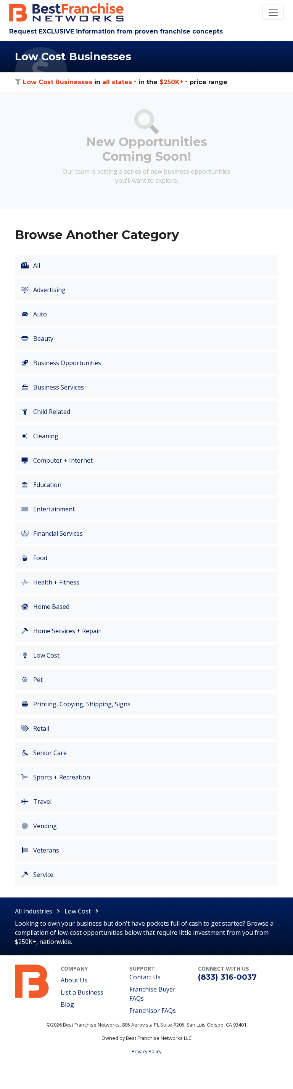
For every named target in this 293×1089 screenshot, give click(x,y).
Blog (67, 1004)
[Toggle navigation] (273, 12)
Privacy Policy (146, 1051)
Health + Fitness (55, 582)
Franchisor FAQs (152, 1010)
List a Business (82, 992)
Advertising (49, 290)
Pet (37, 679)
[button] (119, 82)
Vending (44, 826)
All (36, 265)
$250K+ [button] (171, 82)
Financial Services (57, 533)
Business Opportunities (66, 363)
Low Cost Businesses (57, 82)
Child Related (51, 411)
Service (42, 874)
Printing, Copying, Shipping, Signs (81, 704)
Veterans (45, 850)
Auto (39, 314)
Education (46, 485)
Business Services (58, 387)
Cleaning (45, 436)
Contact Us (145, 977)
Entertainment (53, 509)
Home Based (50, 606)
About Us (74, 980)
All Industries (33, 911)
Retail (40, 728)
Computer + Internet (62, 460)
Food (39, 558)
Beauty (42, 338)
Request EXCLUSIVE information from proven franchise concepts (116, 31)
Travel (42, 801)
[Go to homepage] (32, 980)
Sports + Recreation (61, 777)
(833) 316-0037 (227, 977)
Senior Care (49, 753)
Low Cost (46, 655)
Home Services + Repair (66, 631)
